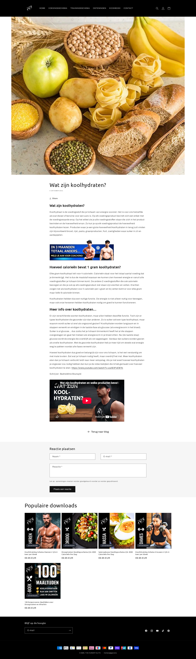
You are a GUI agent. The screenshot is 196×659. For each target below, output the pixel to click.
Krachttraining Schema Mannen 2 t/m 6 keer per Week (41, 553)
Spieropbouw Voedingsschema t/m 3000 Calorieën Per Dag (116, 553)
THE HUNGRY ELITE (93, 653)
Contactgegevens (110, 653)
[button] (157, 8)
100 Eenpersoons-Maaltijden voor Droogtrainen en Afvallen (39, 603)
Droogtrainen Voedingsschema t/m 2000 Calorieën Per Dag (79, 553)
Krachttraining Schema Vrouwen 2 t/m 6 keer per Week (152, 553)
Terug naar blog (100, 431)
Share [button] (55, 198)
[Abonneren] (70, 630)
